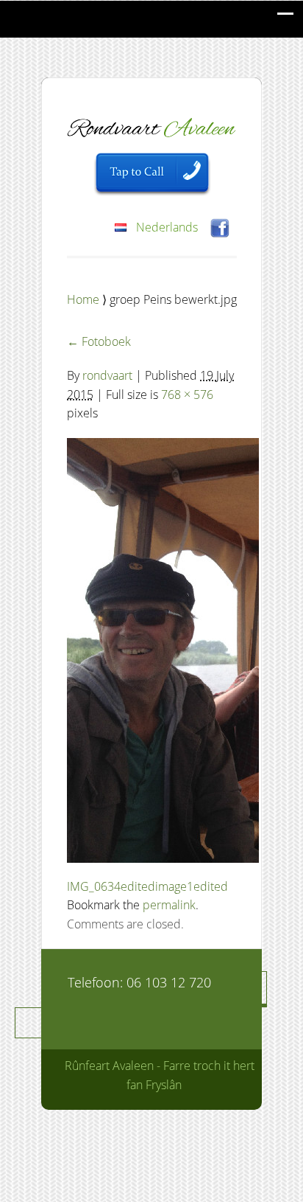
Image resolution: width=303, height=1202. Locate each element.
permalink (169, 905)
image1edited (191, 886)
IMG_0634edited (111, 886)
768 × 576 (187, 394)
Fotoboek (99, 341)
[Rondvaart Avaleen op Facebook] (219, 226)
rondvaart (107, 375)
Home (84, 299)
